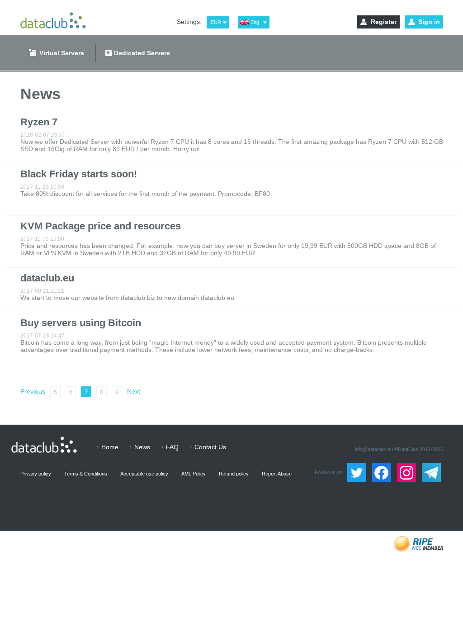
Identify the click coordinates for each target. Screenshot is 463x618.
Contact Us (210, 447)
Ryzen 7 (38, 122)
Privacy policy (35, 473)
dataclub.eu (47, 278)
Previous (32, 391)
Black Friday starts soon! (78, 174)
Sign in (429, 21)
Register (384, 21)
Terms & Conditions (85, 473)
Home (109, 447)
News (142, 447)
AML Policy (193, 473)
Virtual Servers (61, 53)
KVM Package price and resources (100, 226)
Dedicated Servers (142, 53)
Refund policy (234, 473)
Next (133, 391)
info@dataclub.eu (374, 449)
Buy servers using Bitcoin (80, 322)
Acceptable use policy (144, 473)
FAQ (172, 447)
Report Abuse (277, 473)
